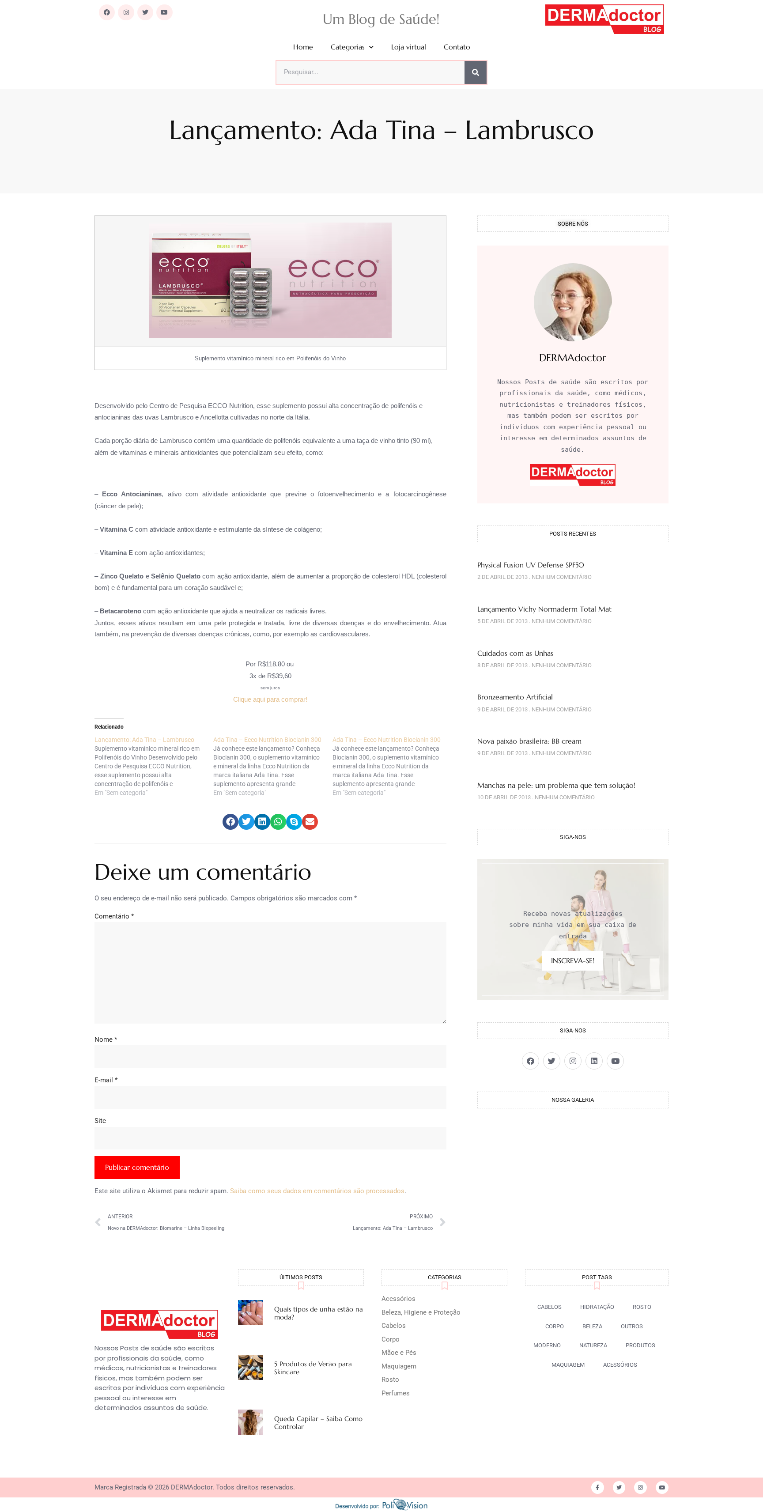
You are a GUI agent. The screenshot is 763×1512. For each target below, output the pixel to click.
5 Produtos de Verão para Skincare (313, 1368)
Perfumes (396, 1393)
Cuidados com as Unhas (515, 653)
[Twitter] (145, 12)
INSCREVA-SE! (572, 960)
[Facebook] (107, 12)
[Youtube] (164, 12)
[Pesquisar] (476, 72)
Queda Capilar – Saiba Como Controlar (318, 1422)
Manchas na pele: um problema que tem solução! (556, 785)
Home (303, 47)
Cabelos (394, 1326)
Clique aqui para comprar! (270, 699)
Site (100, 1121)
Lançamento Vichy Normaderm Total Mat (544, 609)
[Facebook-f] (597, 1487)
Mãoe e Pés (399, 1353)
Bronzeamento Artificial (515, 696)
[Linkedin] (594, 1061)
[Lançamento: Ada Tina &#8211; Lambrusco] (153, 766)
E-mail (105, 1080)
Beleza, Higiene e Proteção (421, 1312)
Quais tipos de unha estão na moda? (318, 1313)
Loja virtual (408, 47)
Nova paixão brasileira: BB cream (529, 741)
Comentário (114, 916)
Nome (105, 1039)
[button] (230, 822)
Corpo (391, 1339)
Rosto (390, 1379)
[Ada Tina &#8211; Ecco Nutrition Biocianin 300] (272, 766)
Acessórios (398, 1299)
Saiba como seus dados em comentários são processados (317, 1191)
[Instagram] (126, 12)
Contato (457, 47)
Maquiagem (399, 1366)
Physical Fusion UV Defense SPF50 (530, 564)
